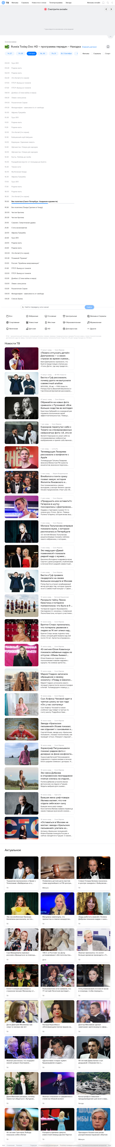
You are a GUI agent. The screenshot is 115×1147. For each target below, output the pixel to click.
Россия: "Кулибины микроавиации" (25, 263)
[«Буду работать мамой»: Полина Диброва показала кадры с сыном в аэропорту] (93, 909)
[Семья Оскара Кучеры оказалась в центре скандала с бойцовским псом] (93, 873)
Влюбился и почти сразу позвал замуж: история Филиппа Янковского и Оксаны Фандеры (54, 479)
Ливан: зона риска (18, 98)
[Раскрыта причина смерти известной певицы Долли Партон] (57, 1125)
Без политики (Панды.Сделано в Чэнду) (27, 207)
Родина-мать (16, 68)
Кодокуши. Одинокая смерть (22, 142)
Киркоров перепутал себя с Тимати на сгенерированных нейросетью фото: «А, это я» (56, 430)
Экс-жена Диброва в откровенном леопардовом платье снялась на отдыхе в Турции (56, 776)
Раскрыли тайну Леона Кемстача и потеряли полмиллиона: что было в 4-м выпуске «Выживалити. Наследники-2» (56, 603)
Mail (3, 1145)
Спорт (107, 53)
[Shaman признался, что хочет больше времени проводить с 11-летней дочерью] (93, 945)
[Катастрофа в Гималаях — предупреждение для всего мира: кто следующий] (93, 1089)
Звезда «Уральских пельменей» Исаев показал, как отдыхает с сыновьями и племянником (56, 726)
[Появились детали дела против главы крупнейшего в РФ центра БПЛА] (57, 873)
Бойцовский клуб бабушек (22, 137)
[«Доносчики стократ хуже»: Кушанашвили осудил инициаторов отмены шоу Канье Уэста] (57, 1053)
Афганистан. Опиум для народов (24, 147)
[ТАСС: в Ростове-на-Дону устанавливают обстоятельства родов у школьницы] (57, 945)
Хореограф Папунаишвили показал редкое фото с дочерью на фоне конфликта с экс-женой (56, 751)
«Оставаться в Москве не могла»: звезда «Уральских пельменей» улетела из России (55, 825)
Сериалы (97, 53)
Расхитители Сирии (19, 103)
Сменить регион (89, 47)
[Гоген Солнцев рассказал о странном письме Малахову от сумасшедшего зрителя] (21, 981)
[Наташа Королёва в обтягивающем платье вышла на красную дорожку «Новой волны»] (57, 1017)
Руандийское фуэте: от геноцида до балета (28, 162)
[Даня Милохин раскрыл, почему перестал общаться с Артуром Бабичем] (21, 1089)
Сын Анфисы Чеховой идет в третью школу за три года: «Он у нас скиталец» (56, 702)
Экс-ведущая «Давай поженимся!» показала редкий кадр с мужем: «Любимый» (53, 553)
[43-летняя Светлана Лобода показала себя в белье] (21, 1125)
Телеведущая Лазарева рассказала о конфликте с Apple (55, 454)
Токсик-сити (16, 167)
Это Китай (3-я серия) (20, 78)
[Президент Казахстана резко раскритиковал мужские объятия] (93, 1125)
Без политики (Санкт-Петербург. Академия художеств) (34, 201)
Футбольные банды (19, 172)
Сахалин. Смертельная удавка (23, 223)
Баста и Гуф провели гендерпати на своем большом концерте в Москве (56, 578)
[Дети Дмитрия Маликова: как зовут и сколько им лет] (21, 1017)
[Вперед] (111, 9)
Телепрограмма (10, 42)
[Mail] (3, 2)
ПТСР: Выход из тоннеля (21, 83)
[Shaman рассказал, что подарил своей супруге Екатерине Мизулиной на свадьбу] (21, 1053)
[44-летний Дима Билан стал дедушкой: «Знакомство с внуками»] (93, 1053)
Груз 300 (15, 63)
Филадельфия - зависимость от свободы (27, 107)
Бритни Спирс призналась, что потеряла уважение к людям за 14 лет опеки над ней (55, 627)
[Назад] (106, 9)
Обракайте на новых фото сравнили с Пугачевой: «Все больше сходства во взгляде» (57, 405)
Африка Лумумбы (18, 112)
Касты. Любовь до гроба (21, 157)
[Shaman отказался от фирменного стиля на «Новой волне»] (57, 1089)
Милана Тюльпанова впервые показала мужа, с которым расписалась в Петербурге (57, 529)
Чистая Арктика (17, 212)
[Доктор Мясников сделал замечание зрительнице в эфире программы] (93, 1017)
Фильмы (86, 53)
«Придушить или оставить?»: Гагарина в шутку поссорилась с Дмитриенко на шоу (56, 504)
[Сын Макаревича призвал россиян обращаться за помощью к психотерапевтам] (21, 945)
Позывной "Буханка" (19, 258)
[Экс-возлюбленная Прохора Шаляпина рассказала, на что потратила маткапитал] (21, 909)
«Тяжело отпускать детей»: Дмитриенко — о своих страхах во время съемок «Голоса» (55, 356)
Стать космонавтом (19, 228)
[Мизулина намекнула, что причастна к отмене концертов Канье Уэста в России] (57, 909)
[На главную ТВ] (7, 2)
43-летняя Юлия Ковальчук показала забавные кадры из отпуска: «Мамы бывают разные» (56, 652)
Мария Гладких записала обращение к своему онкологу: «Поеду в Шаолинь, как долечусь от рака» (56, 677)
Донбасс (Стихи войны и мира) (23, 93)
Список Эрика (17, 299)
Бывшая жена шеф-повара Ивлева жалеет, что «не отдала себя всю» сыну (55, 800)
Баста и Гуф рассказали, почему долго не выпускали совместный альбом (56, 380)
